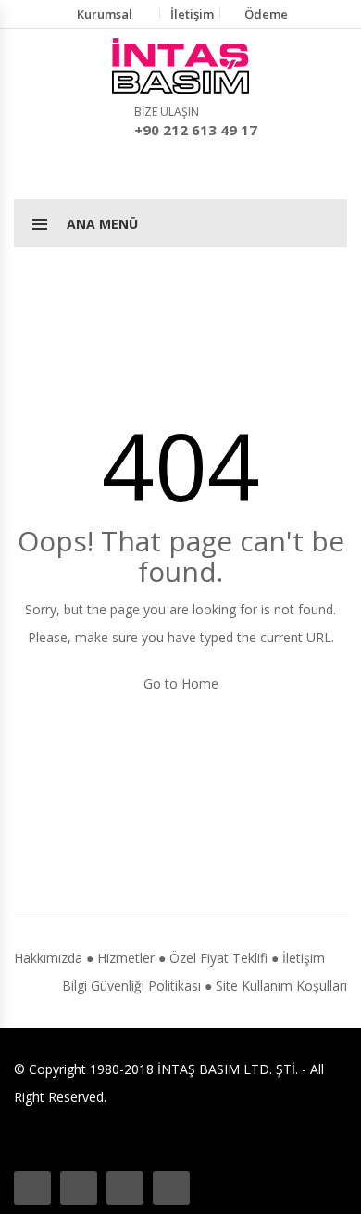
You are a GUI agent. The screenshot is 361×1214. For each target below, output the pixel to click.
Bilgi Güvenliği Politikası (131, 985)
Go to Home (180, 683)
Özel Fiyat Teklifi (218, 958)
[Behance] (78, 1188)
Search (180, 170)
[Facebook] (32, 1188)
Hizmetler (126, 958)
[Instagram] (124, 1188)
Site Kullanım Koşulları (281, 985)
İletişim (192, 14)
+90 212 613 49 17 (195, 129)
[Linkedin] (171, 1188)
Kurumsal (104, 14)
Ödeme (266, 14)
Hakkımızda (48, 958)
